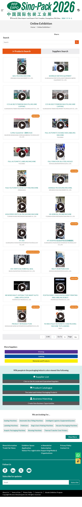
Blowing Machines (35, 430)
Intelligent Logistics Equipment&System (60, 421)
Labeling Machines (11, 425)
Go (75, 337)
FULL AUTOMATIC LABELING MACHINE (22, 161)
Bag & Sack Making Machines (42, 425)
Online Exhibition (43, 27)
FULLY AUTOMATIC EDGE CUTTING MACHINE (21, 188)
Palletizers (24, 425)
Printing (41, 352)
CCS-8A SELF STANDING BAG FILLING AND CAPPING (60, 105)
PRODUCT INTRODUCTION (22, 324)
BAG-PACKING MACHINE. (22, 76)
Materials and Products (41, 361)
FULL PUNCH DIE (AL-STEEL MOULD (60, 161)
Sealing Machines (10, 421)
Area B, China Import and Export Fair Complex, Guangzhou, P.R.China (36, 18)
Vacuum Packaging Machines (66, 425)
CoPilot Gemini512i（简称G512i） (21, 133)
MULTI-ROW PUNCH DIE (60, 269)
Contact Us (38, 492)
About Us (6, 492)
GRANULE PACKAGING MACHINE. (60, 188)
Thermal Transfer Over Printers (55, 430)
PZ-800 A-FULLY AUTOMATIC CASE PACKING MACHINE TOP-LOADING (60, 325)
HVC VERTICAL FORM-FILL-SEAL (21, 269)
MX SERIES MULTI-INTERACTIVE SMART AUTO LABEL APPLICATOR (21, 296)
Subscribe (74, 482)
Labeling (41, 356)
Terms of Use (16, 492)
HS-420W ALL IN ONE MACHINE (60, 214)
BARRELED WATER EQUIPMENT (60, 76)
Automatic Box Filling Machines (31, 421)
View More (72, 437)
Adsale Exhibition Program (53, 492)
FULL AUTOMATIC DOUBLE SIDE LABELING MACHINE (60, 134)
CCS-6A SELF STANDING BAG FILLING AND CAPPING (22, 105)
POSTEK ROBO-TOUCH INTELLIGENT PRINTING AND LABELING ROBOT (60, 296)
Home (33, 27)
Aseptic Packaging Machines (14, 430)
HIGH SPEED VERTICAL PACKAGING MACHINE (21, 214)
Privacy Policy (27, 492)
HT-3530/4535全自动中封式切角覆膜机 (60, 240)
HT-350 (21, 240)
